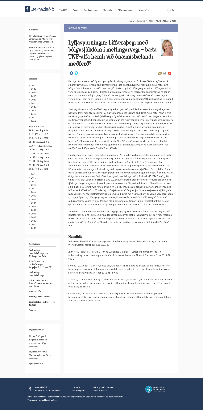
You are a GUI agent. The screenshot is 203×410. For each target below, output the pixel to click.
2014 (33, 177)
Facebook (71, 73)
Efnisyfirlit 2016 (36, 126)
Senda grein (160, 73)
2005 (33, 210)
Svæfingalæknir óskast (39, 296)
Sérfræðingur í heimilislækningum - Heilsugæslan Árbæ (38, 253)
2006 (33, 206)
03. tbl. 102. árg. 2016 (39, 161)
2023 (33, 96)
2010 (33, 192)
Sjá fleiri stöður (36, 363)
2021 (33, 103)
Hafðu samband (108, 387)
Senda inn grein (91, 10)
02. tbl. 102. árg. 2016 (39, 165)
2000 (33, 228)
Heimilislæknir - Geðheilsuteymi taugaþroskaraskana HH (40, 264)
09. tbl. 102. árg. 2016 (39, 141)
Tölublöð (141, 20)
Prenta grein (164, 73)
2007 (33, 202)
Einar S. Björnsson (37, 47)
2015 (33, 174)
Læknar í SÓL (35, 291)
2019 (33, 110)
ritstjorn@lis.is (78, 390)
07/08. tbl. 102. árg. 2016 (40, 145)
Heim (131, 20)
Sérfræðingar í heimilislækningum (37, 274)
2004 (33, 213)
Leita (173, 10)
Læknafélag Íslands (155, 389)
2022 (33, 99)
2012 (33, 185)
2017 (33, 117)
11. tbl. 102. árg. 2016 (38, 134)
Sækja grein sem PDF (169, 73)
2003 (33, 217)
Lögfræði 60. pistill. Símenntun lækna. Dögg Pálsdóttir (40, 355)
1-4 (109, 200)
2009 (33, 195)
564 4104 (76, 387)
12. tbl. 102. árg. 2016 (166, 20)
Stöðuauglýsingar (126, 10)
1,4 (91, 190)
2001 (33, 224)
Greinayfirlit (144, 10)
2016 (151, 20)
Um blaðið (108, 10)
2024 (33, 92)
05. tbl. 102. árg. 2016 (39, 153)
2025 (33, 88)
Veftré (95, 387)
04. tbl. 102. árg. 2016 (39, 157)
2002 (33, 220)
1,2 (157, 172)
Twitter (76, 73)
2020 (33, 106)
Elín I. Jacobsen (35, 36)
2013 (33, 181)
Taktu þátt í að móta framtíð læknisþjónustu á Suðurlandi (40, 283)
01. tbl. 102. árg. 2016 (38, 169)
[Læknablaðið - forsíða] (39, 6)
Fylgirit (76, 10)
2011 (33, 188)
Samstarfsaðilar (100, 390)
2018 (33, 114)
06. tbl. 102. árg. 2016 (39, 149)
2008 (33, 199)
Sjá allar (33, 310)
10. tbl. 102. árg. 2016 (38, 138)
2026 (33, 85)
